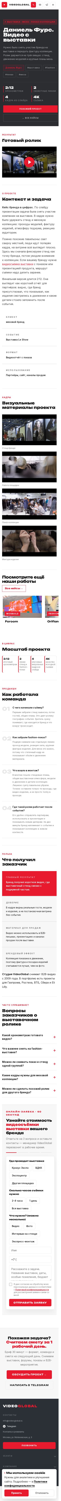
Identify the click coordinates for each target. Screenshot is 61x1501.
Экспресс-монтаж (23, 1241)
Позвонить (29, 1445)
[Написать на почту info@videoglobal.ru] (40, 5)
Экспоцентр (19, 1175)
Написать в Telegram (29, 1385)
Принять (16, 1493)
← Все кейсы (30, 118)
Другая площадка (23, 1183)
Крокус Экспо (20, 1167)
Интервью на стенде (24, 1233)
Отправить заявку (30, 1302)
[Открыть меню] (53, 5)
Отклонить (41, 1493)
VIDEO (20, 1406)
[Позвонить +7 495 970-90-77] (33, 5)
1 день (33, 1200)
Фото (29, 1226)
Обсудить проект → (29, 1374)
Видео (15, 1226)
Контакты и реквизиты (13, 1431)
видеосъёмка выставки (17, 264)
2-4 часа (17, 1200)
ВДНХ (38, 1167)
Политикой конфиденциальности (32, 1289)
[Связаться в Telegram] (46, 5)
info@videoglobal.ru (12, 1421)
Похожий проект (30, 109)
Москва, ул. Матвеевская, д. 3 (17, 1437)
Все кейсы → (14, 588)
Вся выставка (20, 1208)
